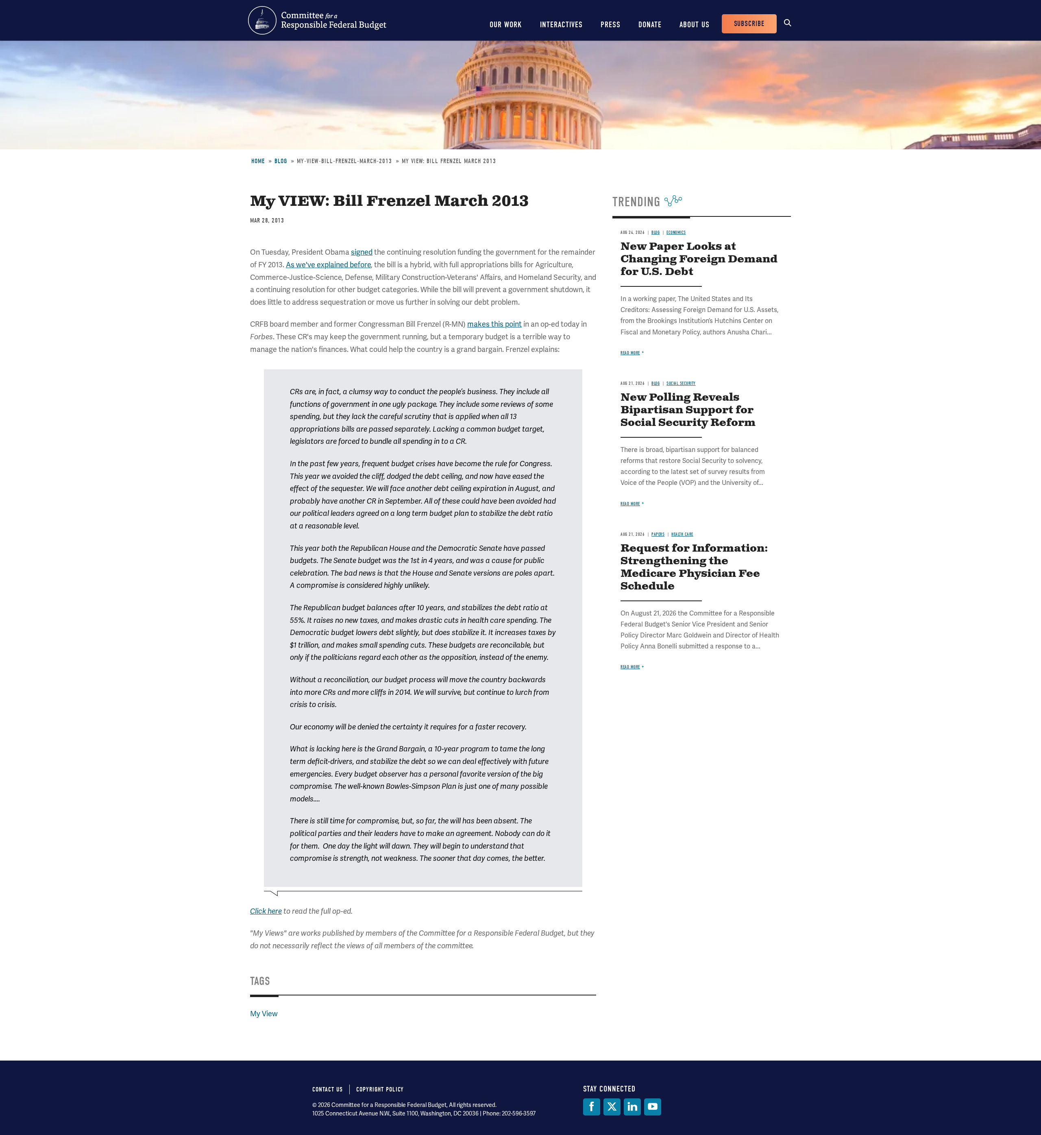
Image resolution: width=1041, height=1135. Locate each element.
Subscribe (749, 24)
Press (611, 24)
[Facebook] (591, 1106)
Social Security (681, 383)
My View (264, 1013)
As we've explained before (328, 264)
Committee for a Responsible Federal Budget (317, 20)
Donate (650, 24)
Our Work (506, 24)
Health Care (682, 534)
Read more (630, 353)
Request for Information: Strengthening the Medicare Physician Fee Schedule (694, 567)
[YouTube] (652, 1106)
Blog (280, 161)
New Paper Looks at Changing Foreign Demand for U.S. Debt (699, 259)
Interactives (561, 24)
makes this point (494, 324)
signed (361, 252)
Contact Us (327, 1089)
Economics (676, 232)
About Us (694, 24)
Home (258, 161)
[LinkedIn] (632, 1106)
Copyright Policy (380, 1089)
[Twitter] (612, 1106)
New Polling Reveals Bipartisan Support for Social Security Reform (688, 410)
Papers (657, 534)
